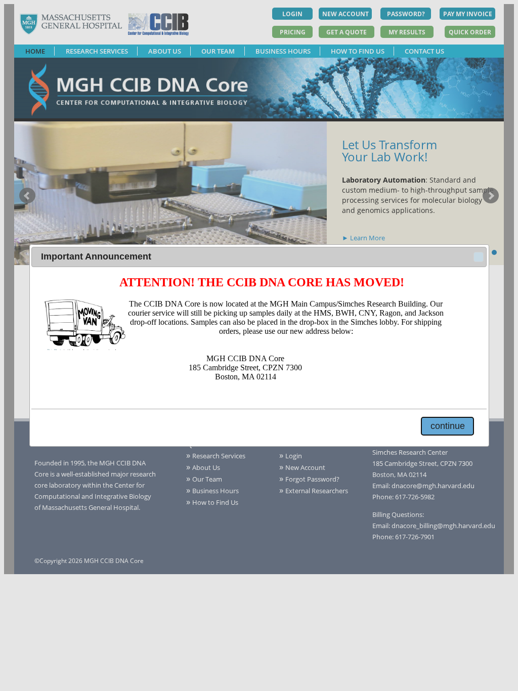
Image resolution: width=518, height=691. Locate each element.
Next (491, 196)
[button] (478, 257)
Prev (27, 196)
